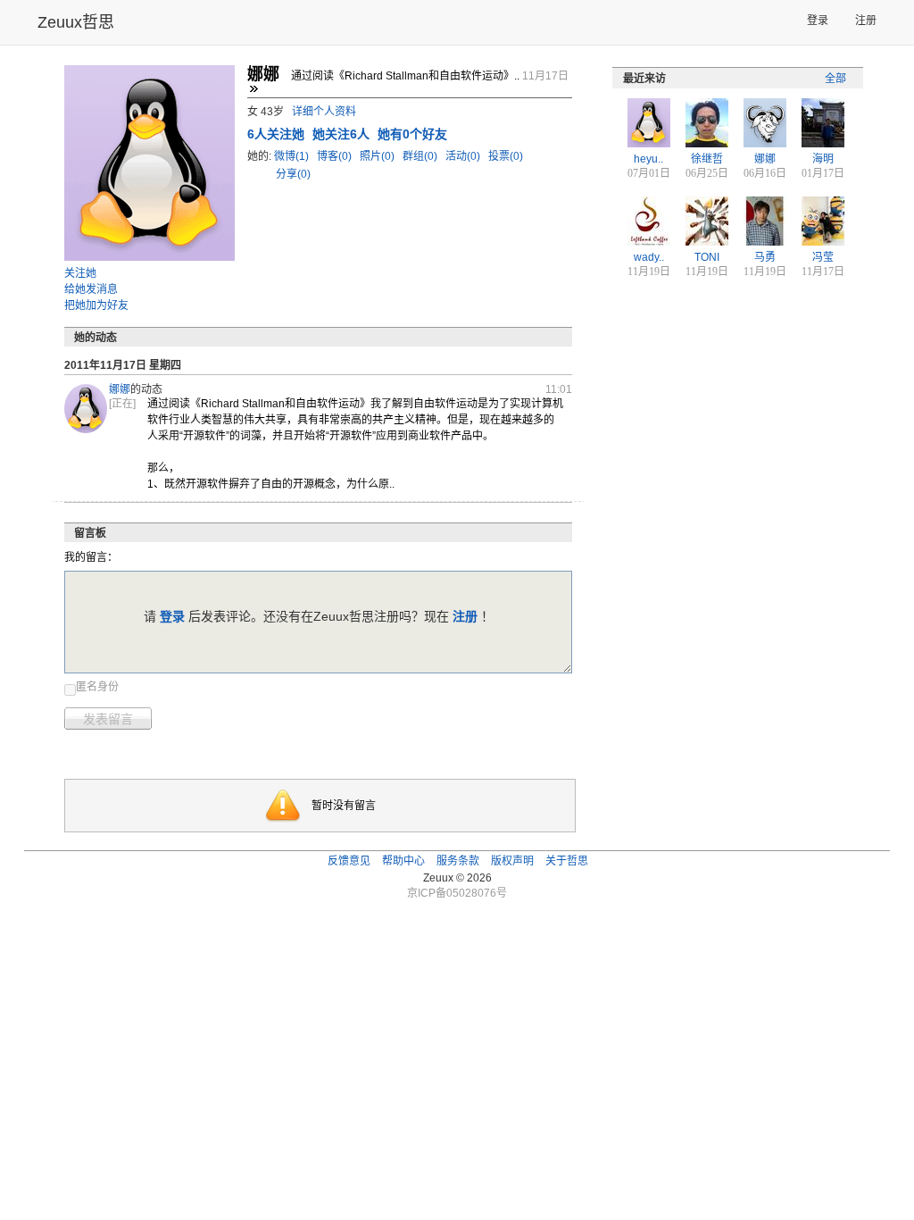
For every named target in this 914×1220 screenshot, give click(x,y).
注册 (866, 20)
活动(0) (464, 156)
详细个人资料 (324, 111)
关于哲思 (566, 861)
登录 (817, 20)
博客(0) (335, 156)
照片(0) (378, 156)
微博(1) (293, 156)
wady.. (649, 257)
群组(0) (421, 156)
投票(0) (505, 156)
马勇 (765, 257)
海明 (823, 159)
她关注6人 (342, 134)
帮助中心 (403, 861)
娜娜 (119, 389)
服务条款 (457, 861)
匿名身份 (97, 687)
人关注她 (277, 134)
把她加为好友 (96, 305)
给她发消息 (91, 289)
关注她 (80, 273)
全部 (835, 78)
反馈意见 (349, 861)
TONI (706, 257)
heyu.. (648, 159)
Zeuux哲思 (75, 22)
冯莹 (823, 257)
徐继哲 (707, 159)
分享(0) (293, 174)
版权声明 (512, 861)
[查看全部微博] (253, 88)
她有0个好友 (412, 134)
